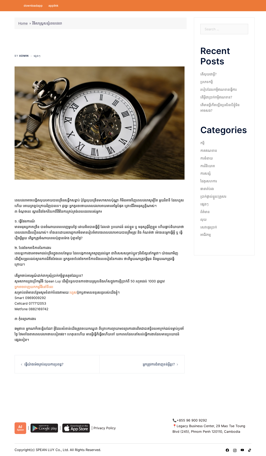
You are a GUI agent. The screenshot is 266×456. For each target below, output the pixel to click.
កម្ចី (202, 143)
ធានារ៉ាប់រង (207, 189)
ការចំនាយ (206, 158)
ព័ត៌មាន (205, 212)
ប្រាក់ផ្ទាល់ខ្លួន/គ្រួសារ (213, 196)
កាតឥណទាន (208, 150)
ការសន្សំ (205, 173)
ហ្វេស (73, 292)
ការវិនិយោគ (207, 166)
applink (53, 5)
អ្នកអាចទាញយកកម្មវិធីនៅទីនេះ (34, 287)
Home (23, 23)
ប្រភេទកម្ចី (206, 82)
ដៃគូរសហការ (208, 181)
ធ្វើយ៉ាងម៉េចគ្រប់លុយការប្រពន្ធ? (43, 364)
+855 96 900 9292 (192, 420)
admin (24, 55)
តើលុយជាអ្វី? (208, 74)
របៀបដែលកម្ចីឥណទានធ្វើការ (218, 89)
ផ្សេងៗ (37, 55)
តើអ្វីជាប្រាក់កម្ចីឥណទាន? (216, 97)
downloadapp (33, 5)
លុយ (203, 219)
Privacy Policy (105, 428)
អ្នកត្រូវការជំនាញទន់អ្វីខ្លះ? (159, 364)
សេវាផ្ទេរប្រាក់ (208, 227)
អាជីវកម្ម (205, 235)
